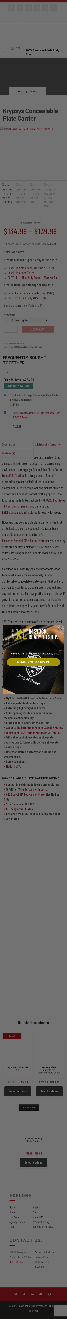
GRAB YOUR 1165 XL (33, 662)
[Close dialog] (60, 628)
